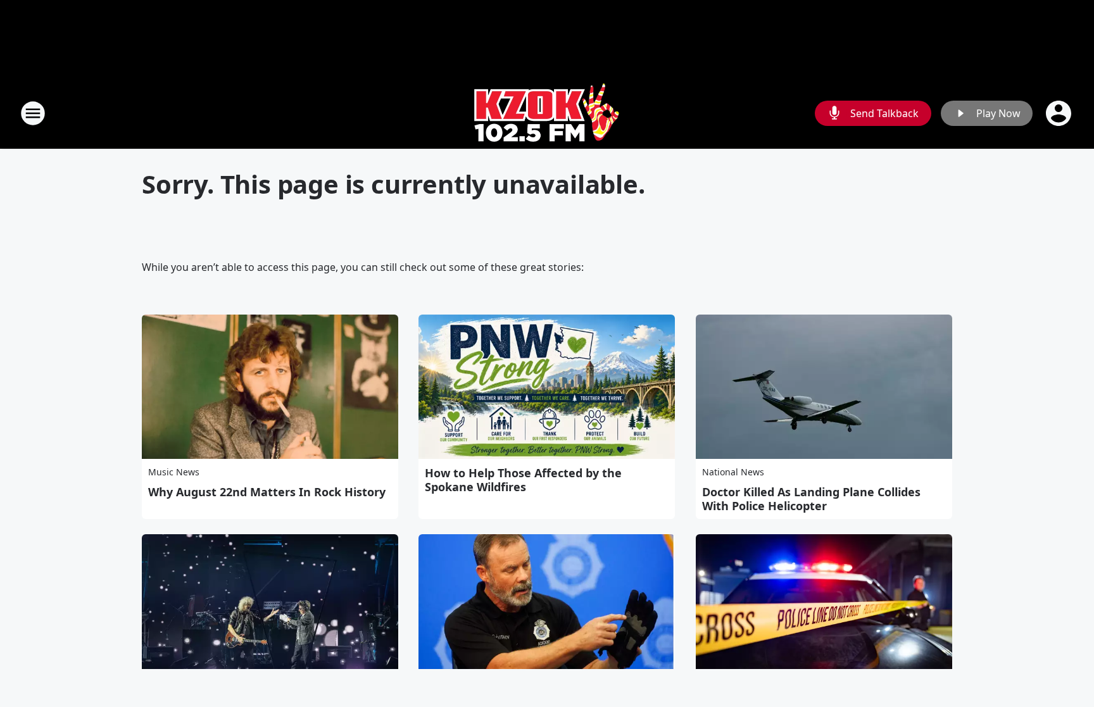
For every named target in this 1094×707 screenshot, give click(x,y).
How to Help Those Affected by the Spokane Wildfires (523, 480)
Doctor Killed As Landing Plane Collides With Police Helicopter (811, 499)
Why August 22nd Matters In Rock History (267, 492)
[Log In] (1060, 113)
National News (733, 472)
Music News (173, 472)
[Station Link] (547, 113)
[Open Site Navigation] (33, 113)
